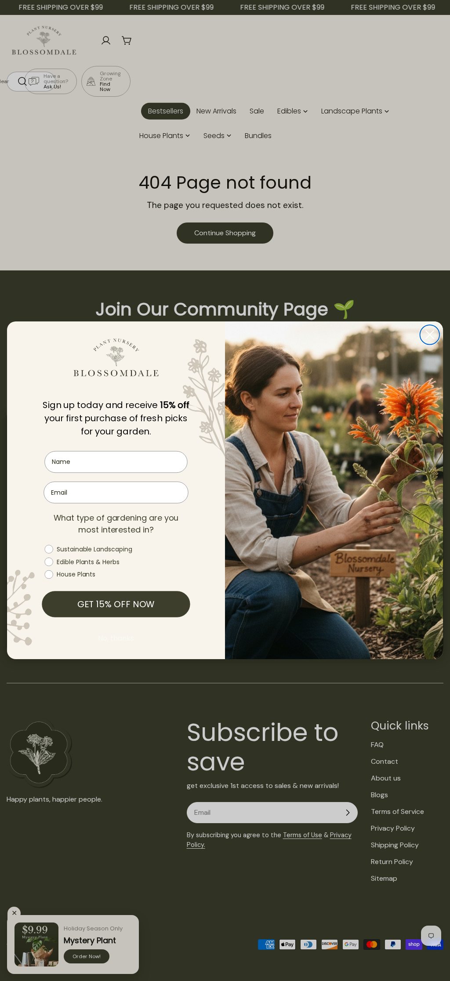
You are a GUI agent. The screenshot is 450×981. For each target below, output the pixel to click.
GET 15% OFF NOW (116, 604)
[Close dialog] (430, 335)
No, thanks (116, 639)
